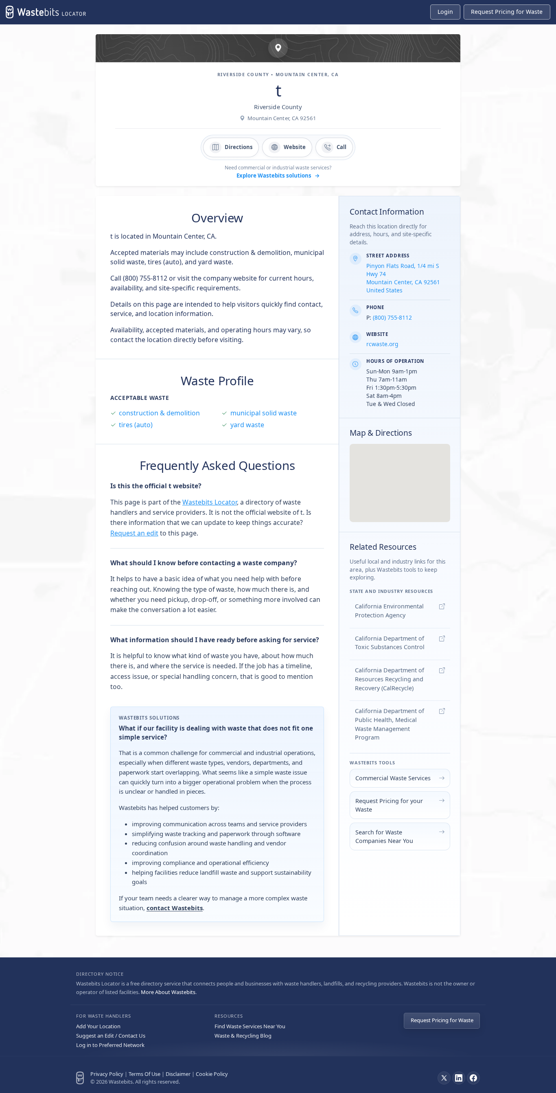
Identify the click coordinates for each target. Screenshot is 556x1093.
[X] (444, 1077)
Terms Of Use (144, 1074)
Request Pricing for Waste (442, 1020)
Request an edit (134, 533)
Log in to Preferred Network (110, 1045)
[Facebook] (473, 1077)
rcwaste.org (382, 344)
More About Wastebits (168, 992)
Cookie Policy (212, 1074)
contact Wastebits (175, 908)
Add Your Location (98, 1026)
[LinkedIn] (458, 1077)
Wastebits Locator (209, 502)
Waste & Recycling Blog (243, 1035)
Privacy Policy (106, 1074)
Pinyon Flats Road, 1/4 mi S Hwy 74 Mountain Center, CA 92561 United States (403, 278)
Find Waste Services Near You (250, 1026)
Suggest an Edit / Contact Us (110, 1035)
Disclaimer (178, 1074)
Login (445, 11)
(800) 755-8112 (392, 317)
